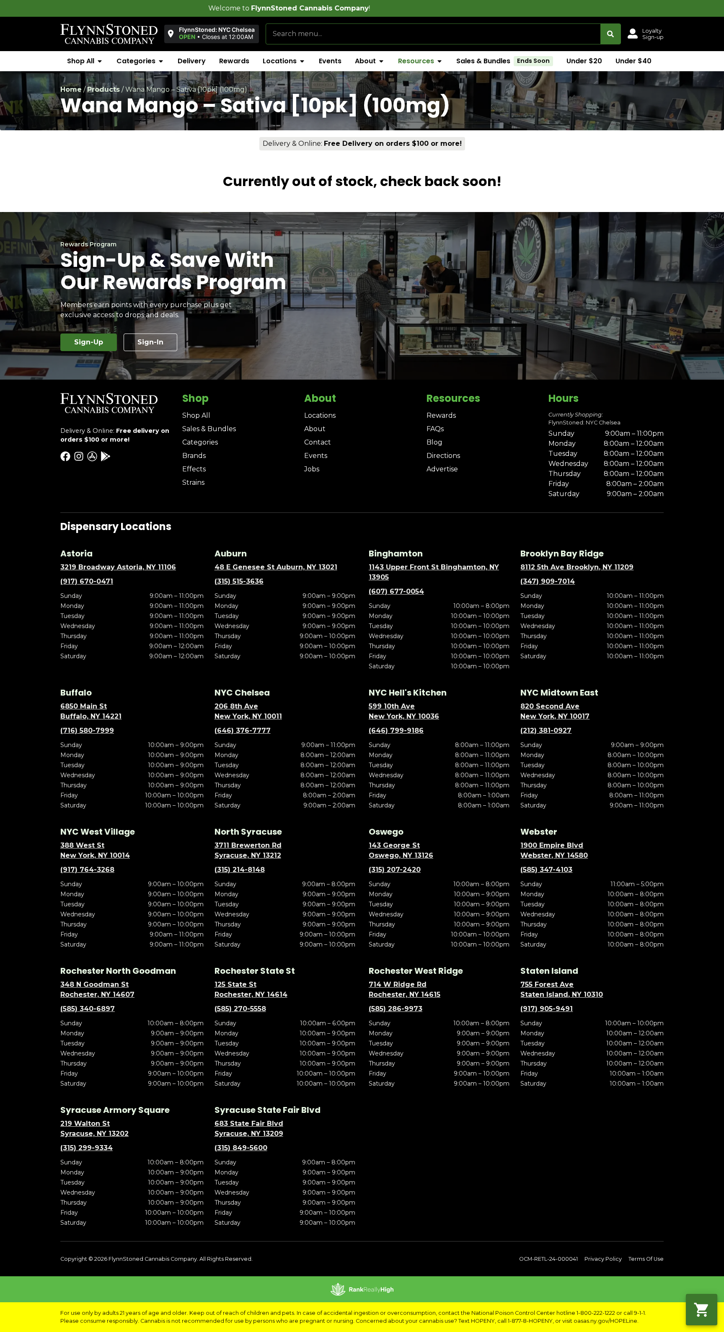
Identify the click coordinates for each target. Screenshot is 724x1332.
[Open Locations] (302, 61)
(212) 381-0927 (545, 731)
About (315, 429)
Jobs (311, 469)
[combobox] (433, 34)
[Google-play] (106, 456)
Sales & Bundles (209, 429)
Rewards (441, 415)
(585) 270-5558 (240, 1009)
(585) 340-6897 (87, 1009)
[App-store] (92, 456)
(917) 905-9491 (546, 1009)
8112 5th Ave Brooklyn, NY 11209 (577, 567)
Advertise (442, 469)
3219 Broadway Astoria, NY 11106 (118, 567)
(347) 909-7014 (547, 581)
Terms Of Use (646, 1259)
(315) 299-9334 (86, 1148)
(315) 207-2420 (395, 870)
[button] (211, 33)
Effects (194, 469)
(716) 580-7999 (87, 731)
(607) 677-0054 (396, 591)
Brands (194, 456)
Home (71, 89)
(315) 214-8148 (240, 870)
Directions (443, 456)
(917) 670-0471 (86, 581)
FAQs (435, 429)
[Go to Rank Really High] (362, 1289)
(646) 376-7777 (243, 731)
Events (315, 456)
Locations (320, 415)
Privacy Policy (603, 1259)
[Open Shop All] (99, 61)
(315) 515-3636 (239, 581)
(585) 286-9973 (395, 1009)
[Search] (610, 34)
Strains (193, 482)
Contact (317, 442)
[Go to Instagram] (79, 456)
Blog (434, 442)
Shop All (196, 415)
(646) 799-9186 (396, 731)
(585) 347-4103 (546, 870)
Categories (200, 442)
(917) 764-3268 (87, 870)
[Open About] (381, 61)
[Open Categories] (161, 61)
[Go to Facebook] (65, 456)
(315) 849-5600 (241, 1148)
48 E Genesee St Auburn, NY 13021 (276, 567)
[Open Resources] (439, 61)
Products (103, 89)
